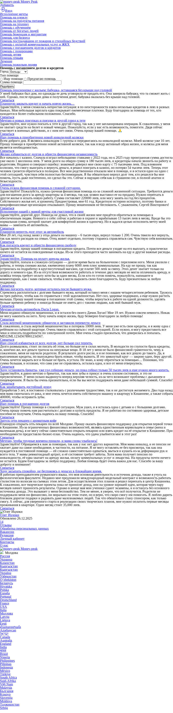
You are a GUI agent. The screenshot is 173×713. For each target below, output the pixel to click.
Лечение (6, 61)
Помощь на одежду (14, 17)
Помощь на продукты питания (22, 21)
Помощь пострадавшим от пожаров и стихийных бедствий (42, 41)
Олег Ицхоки (9, 515)
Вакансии (7, 532)
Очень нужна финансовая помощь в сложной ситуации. (40, 188)
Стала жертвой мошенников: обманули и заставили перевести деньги (50, 323)
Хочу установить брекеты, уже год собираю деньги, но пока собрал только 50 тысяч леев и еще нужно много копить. (84, 370)
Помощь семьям (11, 58)
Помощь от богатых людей (19, 31)
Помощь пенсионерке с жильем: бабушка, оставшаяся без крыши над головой (56, 90)
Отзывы (6, 525)
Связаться (7, 100)
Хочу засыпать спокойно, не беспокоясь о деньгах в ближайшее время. (51, 471)
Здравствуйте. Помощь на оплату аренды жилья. (35, 258)
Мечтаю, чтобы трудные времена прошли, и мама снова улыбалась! (48, 441)
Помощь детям (10, 54)
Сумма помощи (11, 82)
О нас (4, 545)
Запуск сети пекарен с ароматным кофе (28, 420)
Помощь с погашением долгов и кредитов (30, 48)
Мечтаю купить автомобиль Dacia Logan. (29, 309)
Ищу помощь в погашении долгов (24, 404)
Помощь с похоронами (16, 51)
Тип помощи (9, 75)
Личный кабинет (12, 538)
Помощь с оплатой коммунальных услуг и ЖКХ (35, 44)
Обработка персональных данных (24, 528)
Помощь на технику (14, 24)
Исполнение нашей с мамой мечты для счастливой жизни (42, 211)
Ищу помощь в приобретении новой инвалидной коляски (42, 137)
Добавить (7, 5)
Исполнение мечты (14, 14)
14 (1, 522)
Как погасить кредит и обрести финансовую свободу (38, 245)
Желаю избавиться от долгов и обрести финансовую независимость (48, 154)
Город (4, 71)
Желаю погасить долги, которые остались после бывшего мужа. (46, 289)
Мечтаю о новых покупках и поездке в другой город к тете (42, 120)
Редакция (7, 535)
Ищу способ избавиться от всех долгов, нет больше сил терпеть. (46, 343)
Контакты (7, 542)
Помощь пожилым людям (18, 64)
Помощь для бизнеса (15, 37)
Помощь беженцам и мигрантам (23, 34)
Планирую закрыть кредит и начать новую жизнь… (37, 103)
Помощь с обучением (15, 27)
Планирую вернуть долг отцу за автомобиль (32, 232)
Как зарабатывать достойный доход (25, 387)
